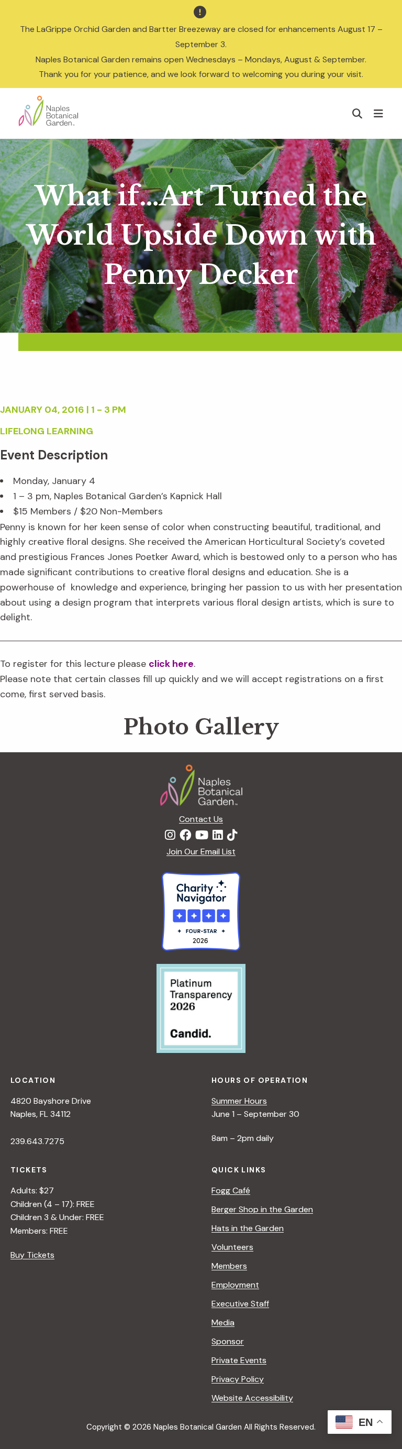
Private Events (238, 1360)
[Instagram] (170, 835)
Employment (235, 1284)
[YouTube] (201, 835)
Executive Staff (240, 1303)
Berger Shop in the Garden (262, 1209)
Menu (379, 113)
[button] (357, 113)
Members (229, 1265)
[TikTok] (232, 835)
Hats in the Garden (247, 1228)
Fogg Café (230, 1190)
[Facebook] (185, 835)
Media (222, 1322)
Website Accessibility (252, 1397)
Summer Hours (239, 1100)
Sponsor (227, 1341)
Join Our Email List (201, 851)
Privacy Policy (237, 1379)
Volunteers (232, 1247)
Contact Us (201, 819)
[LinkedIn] (218, 835)
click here (171, 663)
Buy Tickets (32, 1254)
